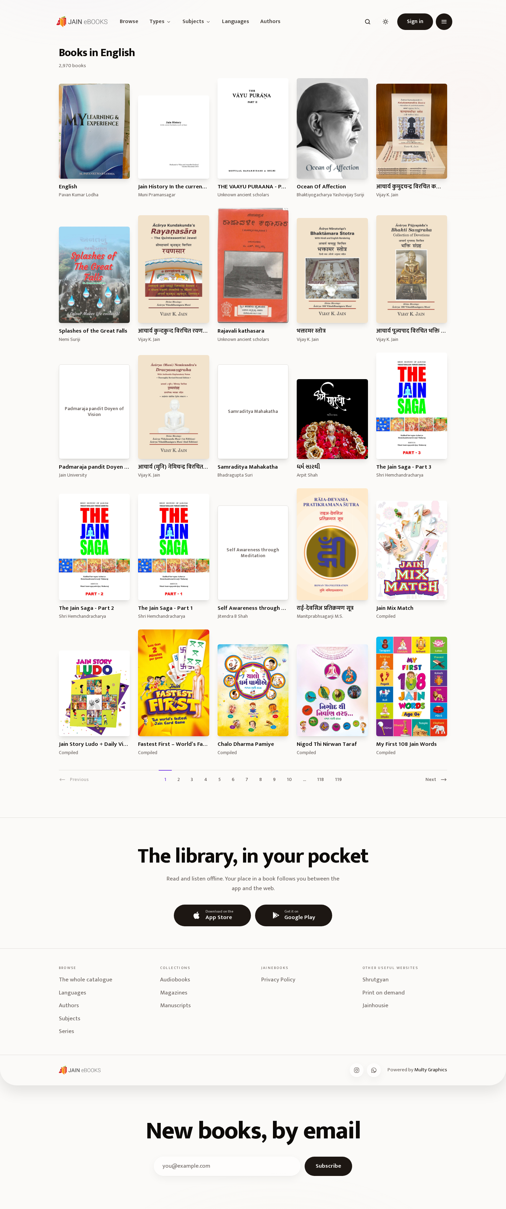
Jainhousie (375, 1005)
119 (338, 779)
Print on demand (383, 993)
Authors (270, 22)
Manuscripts (175, 1005)
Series (66, 1031)
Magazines (173, 993)
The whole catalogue (85, 979)
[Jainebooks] (80, 21)
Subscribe (328, 1166)
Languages (235, 22)
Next (430, 779)
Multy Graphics (430, 1069)
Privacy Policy (278, 979)
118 (320, 779)
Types (157, 22)
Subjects (193, 22)
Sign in (415, 21)
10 (289, 779)
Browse (129, 22)
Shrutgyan (375, 979)
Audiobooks (175, 979)
